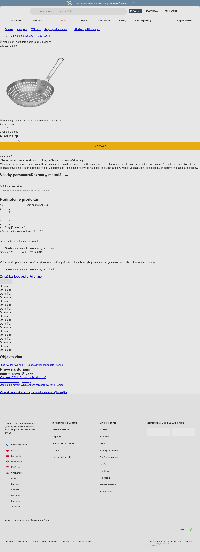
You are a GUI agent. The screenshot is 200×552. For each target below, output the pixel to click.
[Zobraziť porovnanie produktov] (185, 11)
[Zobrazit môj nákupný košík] (192, 11)
